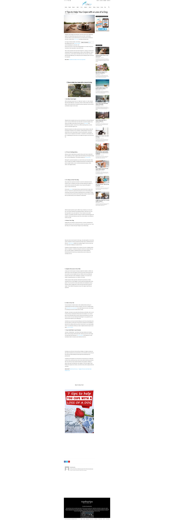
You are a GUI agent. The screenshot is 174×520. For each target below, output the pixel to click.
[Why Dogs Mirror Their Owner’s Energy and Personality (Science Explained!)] (102, 147)
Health (77, 7)
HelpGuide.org (70, 243)
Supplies (85, 7)
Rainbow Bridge (77, 43)
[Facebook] (64, 0)
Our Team (101, 0)
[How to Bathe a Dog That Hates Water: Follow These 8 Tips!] (102, 163)
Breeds (90, 7)
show (89, 42)
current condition (70, 327)
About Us (98, 0)
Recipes (73, 7)
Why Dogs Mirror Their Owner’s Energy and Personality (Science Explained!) (102, 152)
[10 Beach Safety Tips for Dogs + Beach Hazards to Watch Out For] (102, 83)
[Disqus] (79, 484)
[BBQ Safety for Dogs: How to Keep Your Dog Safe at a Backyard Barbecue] (102, 67)
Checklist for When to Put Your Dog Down (77, 59)
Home (65, 9)
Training (94, 7)
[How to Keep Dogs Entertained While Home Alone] (102, 98)
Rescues (98, 7)
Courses (102, 7)
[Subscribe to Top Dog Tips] (102, 24)
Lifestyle (68, 9)
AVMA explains (80, 335)
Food (81, 7)
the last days (76, 39)
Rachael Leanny (72, 467)
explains (70, 189)
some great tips (87, 157)
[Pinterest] (67, 0)
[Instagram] (65, 0)
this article (86, 123)
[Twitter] (68, 0)
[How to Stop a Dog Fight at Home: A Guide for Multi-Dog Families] (102, 115)
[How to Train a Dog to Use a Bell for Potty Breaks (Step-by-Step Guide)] (102, 131)
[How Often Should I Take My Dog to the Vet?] (102, 179)
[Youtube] (70, 0)
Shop (105, 7)
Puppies (69, 7)
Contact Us (108, 0)
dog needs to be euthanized (72, 308)
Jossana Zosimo (98, 57)
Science (66, 7)
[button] (109, 7)
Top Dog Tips (68, 508)
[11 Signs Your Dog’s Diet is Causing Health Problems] (102, 195)
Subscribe (104, 0)
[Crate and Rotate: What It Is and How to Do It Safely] (102, 50)
